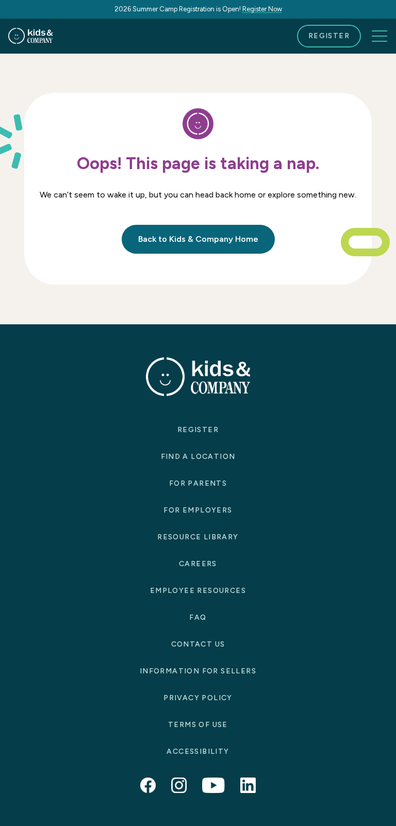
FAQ (197, 617)
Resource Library (197, 537)
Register (329, 35)
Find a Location (198, 456)
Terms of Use (198, 724)
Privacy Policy (198, 697)
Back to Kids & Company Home (198, 239)
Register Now (262, 9)
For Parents (198, 483)
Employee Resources (198, 590)
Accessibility (198, 751)
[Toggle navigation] (379, 36)
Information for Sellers (198, 671)
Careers (198, 563)
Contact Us (198, 644)
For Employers (197, 510)
